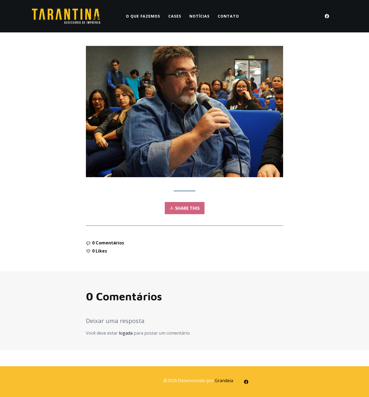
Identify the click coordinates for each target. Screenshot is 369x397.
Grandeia (224, 380)
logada (126, 333)
